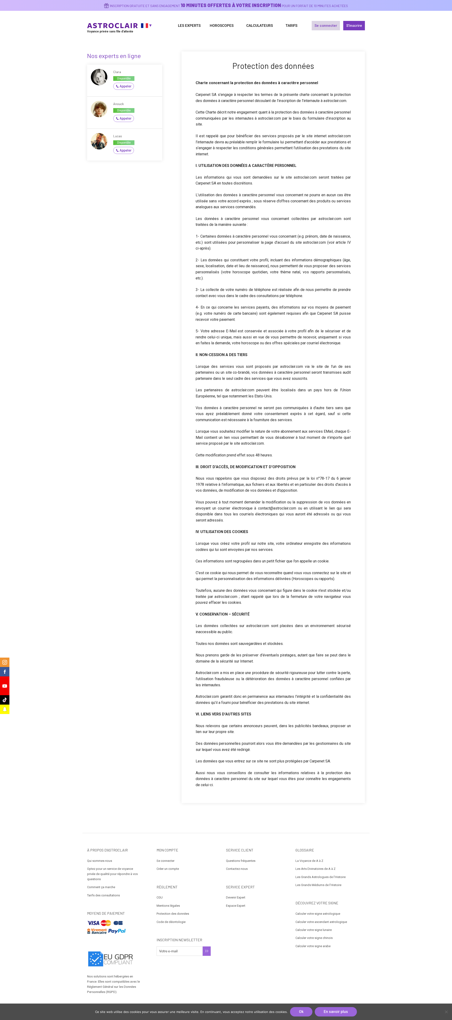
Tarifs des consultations (103, 895)
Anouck (118, 104)
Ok (301, 1011)
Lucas (117, 136)
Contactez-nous (237, 869)
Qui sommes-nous (99, 861)
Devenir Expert (235, 897)
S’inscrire (354, 26)
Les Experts (189, 26)
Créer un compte (168, 869)
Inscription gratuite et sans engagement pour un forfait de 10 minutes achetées (229, 6)
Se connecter (326, 26)
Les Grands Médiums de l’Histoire (318, 885)
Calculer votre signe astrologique (317, 913)
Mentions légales (168, 905)
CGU (160, 897)
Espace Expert (235, 905)
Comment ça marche (101, 887)
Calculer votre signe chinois (314, 938)
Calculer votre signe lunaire (313, 930)
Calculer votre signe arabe (313, 946)
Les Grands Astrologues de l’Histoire (320, 877)
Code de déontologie (171, 922)
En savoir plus (336, 1011)
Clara (117, 72)
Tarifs (291, 26)
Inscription (207, 951)
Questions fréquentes (240, 861)
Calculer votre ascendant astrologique (321, 922)
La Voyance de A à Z (309, 861)
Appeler (126, 86)
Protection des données (173, 913)
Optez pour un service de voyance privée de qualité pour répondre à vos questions (112, 874)
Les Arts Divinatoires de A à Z (315, 869)
